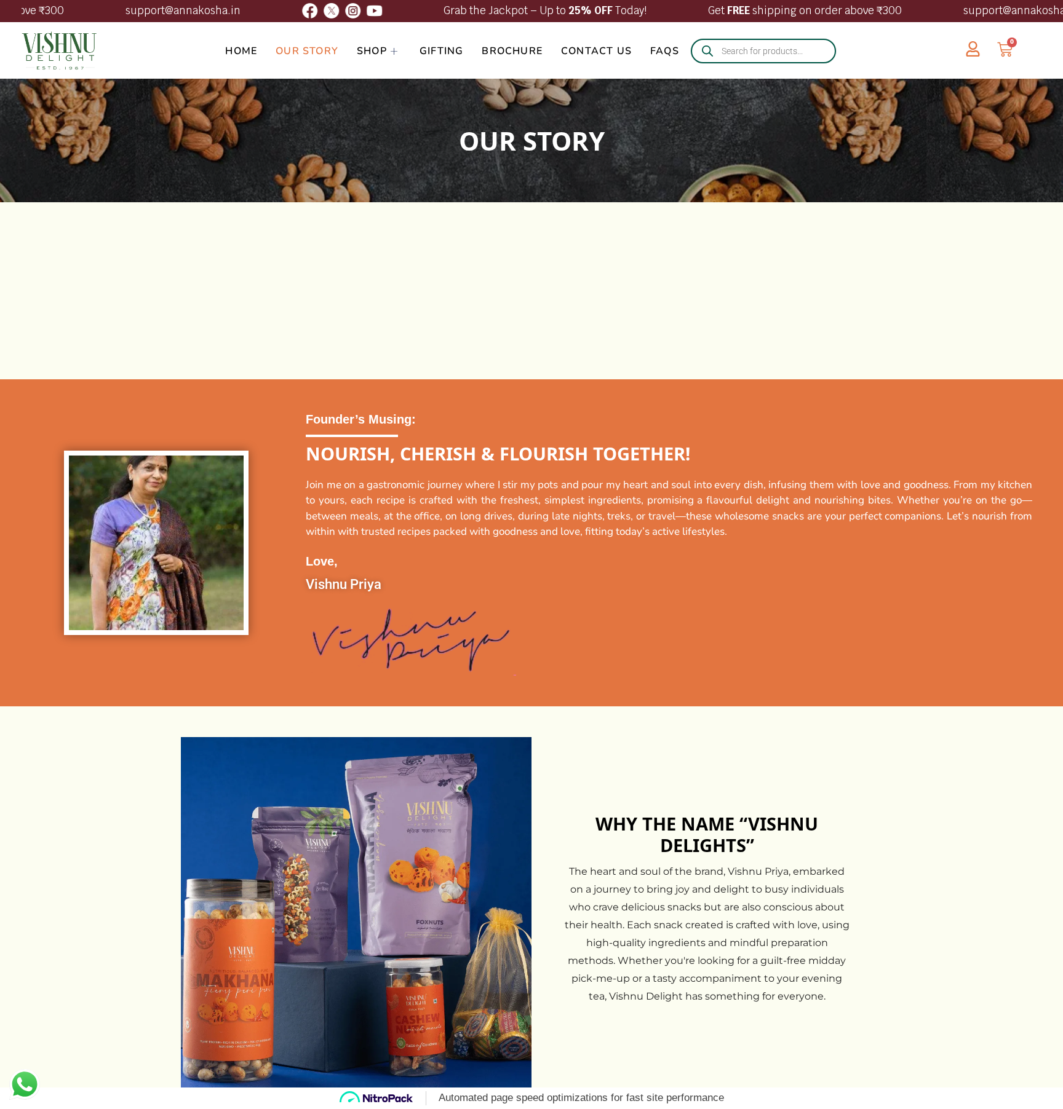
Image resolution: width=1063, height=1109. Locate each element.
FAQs (664, 51)
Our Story (307, 51)
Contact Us (596, 51)
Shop (372, 51)
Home (241, 51)
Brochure (512, 51)
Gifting (441, 51)
